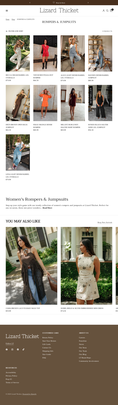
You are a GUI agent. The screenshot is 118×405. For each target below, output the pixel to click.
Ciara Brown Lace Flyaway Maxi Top (23, 308)
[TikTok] (25, 349)
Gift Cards (46, 344)
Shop (13, 19)
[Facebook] (8, 349)
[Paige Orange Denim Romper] (45, 103)
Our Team (83, 351)
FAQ (44, 358)
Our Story (83, 348)
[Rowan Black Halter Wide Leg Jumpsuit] (100, 103)
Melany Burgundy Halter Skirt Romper (70, 126)
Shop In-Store (60, 3)
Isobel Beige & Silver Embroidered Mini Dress (82, 308)
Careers (82, 338)
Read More (47, 208)
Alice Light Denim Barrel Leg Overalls (73, 76)
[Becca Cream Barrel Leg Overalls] (18, 53)
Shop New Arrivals (104, 222)
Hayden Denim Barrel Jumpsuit (98, 76)
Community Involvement (89, 361)
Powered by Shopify (30, 394)
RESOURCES (11, 368)
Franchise (83, 341)
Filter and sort (16, 31)
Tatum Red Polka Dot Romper (43, 76)
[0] (110, 10)
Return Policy (47, 338)
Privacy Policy (11, 376)
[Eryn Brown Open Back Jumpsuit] (18, 103)
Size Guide (46, 354)
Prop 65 (9, 379)
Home (7, 19)
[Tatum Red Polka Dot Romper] (45, 53)
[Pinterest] (19, 349)
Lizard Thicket (91, 205)
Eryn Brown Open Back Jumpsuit (17, 126)
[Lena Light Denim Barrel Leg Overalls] (18, 152)
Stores (81, 344)
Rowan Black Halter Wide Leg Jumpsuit (98, 126)
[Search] (107, 10)
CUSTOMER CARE (50, 333)
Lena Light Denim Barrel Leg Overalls (17, 175)
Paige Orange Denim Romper (42, 126)
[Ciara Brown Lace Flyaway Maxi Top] (31, 266)
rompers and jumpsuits (72, 205)
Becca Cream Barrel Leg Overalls (17, 76)
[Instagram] (13, 349)
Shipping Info (47, 351)
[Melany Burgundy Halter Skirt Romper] (73, 103)
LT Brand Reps (85, 358)
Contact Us (46, 348)
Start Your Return (49, 341)
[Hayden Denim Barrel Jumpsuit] (100, 53)
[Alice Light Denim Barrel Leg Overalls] (73, 53)
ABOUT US (83, 333)
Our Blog (82, 354)
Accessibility (11, 372)
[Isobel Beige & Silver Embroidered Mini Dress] (86, 266)
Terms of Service (12, 382)
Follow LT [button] (10, 343)
